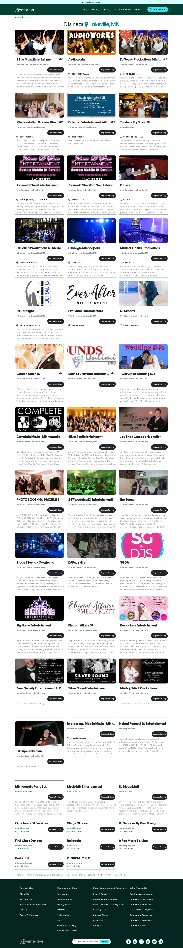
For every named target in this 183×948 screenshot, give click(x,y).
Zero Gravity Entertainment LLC (38, 688)
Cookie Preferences (29, 915)
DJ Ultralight (25, 311)
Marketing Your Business (105, 899)
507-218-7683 (74, 866)
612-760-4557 (22, 831)
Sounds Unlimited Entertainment (91, 374)
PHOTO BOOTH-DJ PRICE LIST (37, 499)
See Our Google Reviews (141, 894)
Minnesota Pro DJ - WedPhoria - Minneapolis (48, 122)
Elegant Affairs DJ (80, 625)
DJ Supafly (127, 311)
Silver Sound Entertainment (87, 688)
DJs (58, 920)
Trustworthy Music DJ (135, 122)
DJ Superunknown (29, 751)
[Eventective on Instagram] (135, 941)
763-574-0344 (126, 848)
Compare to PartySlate (141, 920)
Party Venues (63, 894)
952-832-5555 (126, 831)
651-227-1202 (73, 848)
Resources (98, 920)
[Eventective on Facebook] (128, 941)
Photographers (64, 915)
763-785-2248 (22, 848)
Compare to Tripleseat (141, 904)
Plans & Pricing (100, 894)
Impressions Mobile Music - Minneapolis (95, 724)
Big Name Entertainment (33, 625)
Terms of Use (26, 899)
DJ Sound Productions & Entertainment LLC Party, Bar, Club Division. (64, 248)
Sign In (138, 9)
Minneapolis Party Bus (31, 786)
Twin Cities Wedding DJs (137, 374)
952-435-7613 (74, 831)
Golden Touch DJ (28, 374)
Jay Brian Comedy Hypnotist (140, 437)
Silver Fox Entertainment (85, 437)
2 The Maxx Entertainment (35, 59)
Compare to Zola (138, 925)
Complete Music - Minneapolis (38, 437)
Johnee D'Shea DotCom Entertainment (95, 185)
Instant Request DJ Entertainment (142, 724)
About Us (24, 894)
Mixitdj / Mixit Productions (138, 688)
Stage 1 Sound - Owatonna (35, 562)
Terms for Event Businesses (33, 904)
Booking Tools (99, 910)
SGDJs (125, 562)
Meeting (106, 9)
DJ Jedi (125, 185)
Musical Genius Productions (140, 248)
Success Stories (100, 915)
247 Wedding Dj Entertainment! (90, 499)
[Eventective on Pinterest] (141, 941)
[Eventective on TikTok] (148, 941)
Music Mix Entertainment (84, 786)
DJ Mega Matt (129, 786)
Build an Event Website (67, 931)
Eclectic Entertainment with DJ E (91, 122)
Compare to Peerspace (141, 915)
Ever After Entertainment (85, 311)
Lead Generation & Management (108, 904)
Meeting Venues (64, 904)
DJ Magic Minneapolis (84, 248)
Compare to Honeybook (141, 910)
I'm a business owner (90, 2)
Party (84, 9)
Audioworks (76, 59)
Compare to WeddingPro (141, 899)
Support (97, 925)
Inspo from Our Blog (66, 925)
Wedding (95, 9)
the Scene (127, 499)
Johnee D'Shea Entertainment (37, 185)
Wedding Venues (64, 899)
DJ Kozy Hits (76, 562)
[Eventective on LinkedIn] (160, 941)
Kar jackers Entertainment (138, 625)
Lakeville (19, 17)
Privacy (23, 910)
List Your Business (122, 9)
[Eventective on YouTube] (154, 941)
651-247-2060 (22, 866)
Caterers (61, 910)
